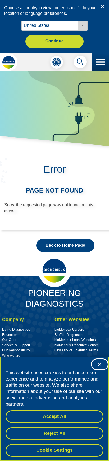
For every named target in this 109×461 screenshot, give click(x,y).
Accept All (54, 416)
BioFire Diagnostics (69, 335)
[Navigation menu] (100, 62)
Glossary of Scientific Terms (76, 350)
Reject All (55, 433)
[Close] (99, 364)
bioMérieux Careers (69, 329)
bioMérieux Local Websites (75, 340)
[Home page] (8, 62)
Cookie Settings (54, 450)
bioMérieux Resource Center (76, 345)
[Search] (80, 63)
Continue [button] (54, 41)
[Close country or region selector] (102, 6)
